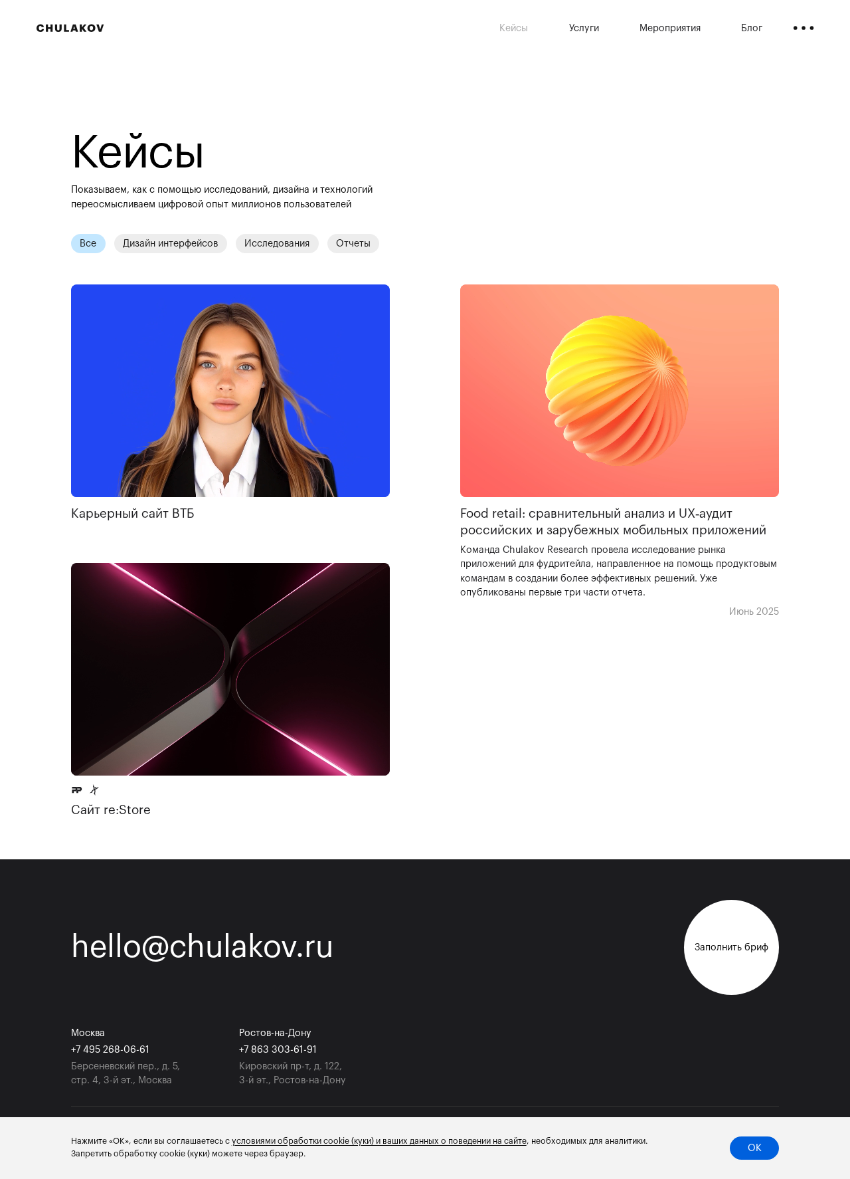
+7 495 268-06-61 (110, 1050)
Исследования (276, 244)
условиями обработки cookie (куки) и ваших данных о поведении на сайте (379, 1141)
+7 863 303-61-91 (278, 1050)
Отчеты (353, 244)
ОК (755, 1148)
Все (88, 244)
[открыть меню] (803, 28)
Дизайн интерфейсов (170, 244)
